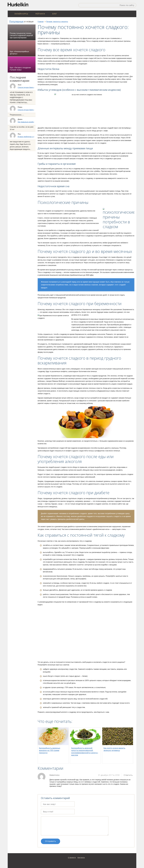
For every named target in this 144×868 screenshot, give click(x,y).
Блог (54, 14)
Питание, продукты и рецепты (57, 21)
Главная (41, 21)
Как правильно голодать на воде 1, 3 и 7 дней (34, 122)
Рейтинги (40, 14)
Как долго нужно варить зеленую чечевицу (114, 749)
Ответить (128, 775)
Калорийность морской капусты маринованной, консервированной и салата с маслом (84, 751)
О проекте (72, 857)
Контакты (81, 857)
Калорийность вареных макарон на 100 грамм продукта (49, 750)
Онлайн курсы (21, 14)
